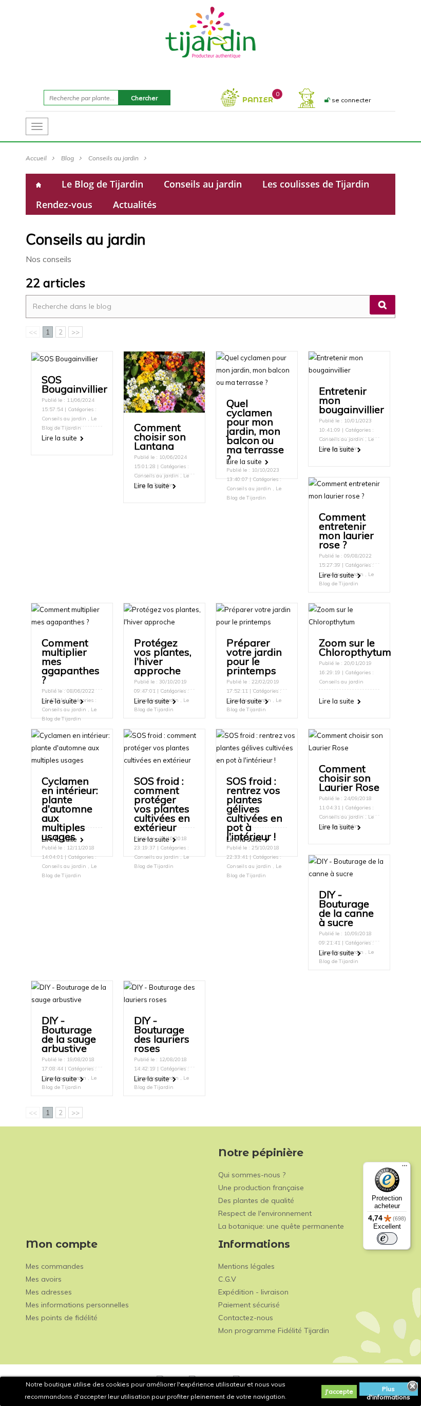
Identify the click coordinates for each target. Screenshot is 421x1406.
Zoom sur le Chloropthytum (355, 647)
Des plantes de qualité (256, 1200)
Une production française (261, 1187)
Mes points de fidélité (62, 1317)
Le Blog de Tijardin (102, 184)
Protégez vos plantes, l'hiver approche (163, 656)
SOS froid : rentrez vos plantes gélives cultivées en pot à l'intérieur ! (254, 808)
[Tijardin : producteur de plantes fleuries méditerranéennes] (210, 32)
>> (75, 332)
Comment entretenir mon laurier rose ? (346, 530)
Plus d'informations (388, 1390)
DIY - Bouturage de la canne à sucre (346, 908)
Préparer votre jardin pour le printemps (254, 656)
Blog (67, 158)
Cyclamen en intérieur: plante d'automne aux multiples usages (70, 808)
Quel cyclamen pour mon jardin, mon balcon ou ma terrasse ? (255, 431)
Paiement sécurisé (249, 1304)
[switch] (387, 1238)
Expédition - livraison (253, 1292)
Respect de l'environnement (265, 1213)
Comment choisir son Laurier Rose (349, 777)
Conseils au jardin (113, 158)
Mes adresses (49, 1292)
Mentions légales (246, 1266)
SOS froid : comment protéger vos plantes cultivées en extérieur (162, 804)
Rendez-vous (64, 204)
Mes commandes (55, 1266)
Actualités (135, 204)
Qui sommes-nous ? (251, 1174)
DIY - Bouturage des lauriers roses (161, 1034)
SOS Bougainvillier (74, 384)
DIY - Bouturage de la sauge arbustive (69, 1034)
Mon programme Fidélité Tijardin (273, 1330)
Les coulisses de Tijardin (315, 184)
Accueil (36, 158)
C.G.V (227, 1279)
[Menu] (404, 1168)
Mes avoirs (44, 1279)
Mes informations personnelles (77, 1304)
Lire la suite (59, 438)
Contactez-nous (245, 1317)
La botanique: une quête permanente (281, 1226)
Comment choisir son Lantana (160, 436)
